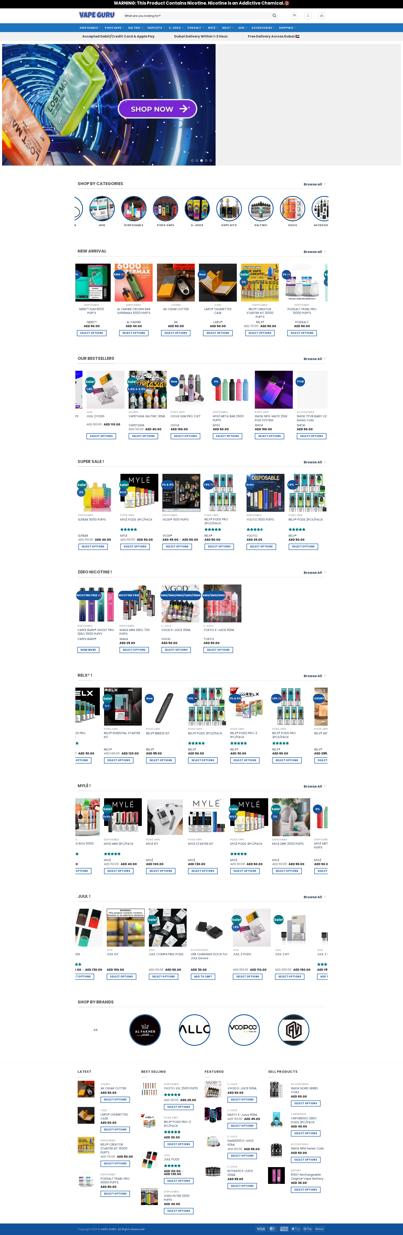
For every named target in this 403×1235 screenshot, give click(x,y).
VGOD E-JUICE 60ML (176, 630)
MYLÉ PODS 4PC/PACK (80, 844)
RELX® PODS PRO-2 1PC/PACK (135, 735)
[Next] (387, 105)
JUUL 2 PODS (115, 954)
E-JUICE (175, 28)
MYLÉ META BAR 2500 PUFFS (163, 845)
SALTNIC (134, 28)
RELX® (226, 28)
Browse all (313, 184)
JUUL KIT (279, 954)
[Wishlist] (294, 16)
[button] (308, 16)
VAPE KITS (154, 28)
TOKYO (209, 639)
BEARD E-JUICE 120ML (251, 416)
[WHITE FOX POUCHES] (136, 283)
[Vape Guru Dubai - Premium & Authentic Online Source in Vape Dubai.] (97, 15)
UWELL (282, 425)
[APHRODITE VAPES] (194, 1030)
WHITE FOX (135, 322)
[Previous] (15, 105)
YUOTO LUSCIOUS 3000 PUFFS (183, 521)
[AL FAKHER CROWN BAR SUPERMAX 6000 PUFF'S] (262, 283)
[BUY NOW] (201, 105)
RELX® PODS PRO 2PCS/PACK (176, 735)
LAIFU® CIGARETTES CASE (114, 1116)
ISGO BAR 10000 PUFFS (210, 416)
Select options (304, 333)
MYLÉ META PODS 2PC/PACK (202, 845)
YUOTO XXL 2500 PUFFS (181, 1088)
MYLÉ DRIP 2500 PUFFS (122, 844)
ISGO (197, 425)
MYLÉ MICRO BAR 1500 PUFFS (248, 845)
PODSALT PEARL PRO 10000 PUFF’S (93, 311)
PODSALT (194, 28)
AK (304, 322)
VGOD (255, 536)
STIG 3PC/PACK (220, 520)
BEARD (241, 425)
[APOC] (244, 1030)
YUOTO (172, 536)
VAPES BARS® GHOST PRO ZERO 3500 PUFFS (95, 632)
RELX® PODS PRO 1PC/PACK (260, 735)
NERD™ (220, 322)
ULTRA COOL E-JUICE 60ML (167, 418)
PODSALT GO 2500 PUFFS (143, 520)
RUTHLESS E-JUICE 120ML (240, 1173)
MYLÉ (211, 28)
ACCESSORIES (262, 28)
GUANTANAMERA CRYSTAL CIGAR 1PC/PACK (129, 418)
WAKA (123, 639)
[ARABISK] (293, 1030)
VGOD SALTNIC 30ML (266, 520)
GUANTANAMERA (122, 425)
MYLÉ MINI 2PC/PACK (97, 520)
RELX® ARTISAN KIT (219, 733)
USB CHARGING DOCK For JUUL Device (81, 956)
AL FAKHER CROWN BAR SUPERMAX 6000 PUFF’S (262, 311)
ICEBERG (178, 322)
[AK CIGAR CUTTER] (304, 283)
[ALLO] (95, 1030)
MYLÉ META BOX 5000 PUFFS (290, 845)
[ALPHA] (145, 1030)
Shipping (286, 28)
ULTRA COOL (161, 425)
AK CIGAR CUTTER (304, 309)
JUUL (241, 28)
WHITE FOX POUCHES (135, 309)
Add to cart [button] (122, 436)
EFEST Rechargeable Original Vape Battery (307, 1177)
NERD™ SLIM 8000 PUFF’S (219, 311)
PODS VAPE (113, 28)
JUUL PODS (239, 954)
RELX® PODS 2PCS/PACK (97, 733)
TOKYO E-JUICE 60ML (219, 630)
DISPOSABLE (89, 28)
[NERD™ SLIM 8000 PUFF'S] (220, 283)
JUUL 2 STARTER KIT (203, 954)
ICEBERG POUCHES (178, 309)
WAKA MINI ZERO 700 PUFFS (134, 632)
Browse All (313, 358)
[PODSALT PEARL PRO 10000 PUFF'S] (94, 283)
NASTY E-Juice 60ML (243, 1115)
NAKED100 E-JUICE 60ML (241, 1143)
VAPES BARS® (86, 639)
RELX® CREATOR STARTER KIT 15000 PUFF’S (114, 1148)
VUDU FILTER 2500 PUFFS (177, 1198)
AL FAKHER (262, 322)
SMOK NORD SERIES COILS (304, 1090)
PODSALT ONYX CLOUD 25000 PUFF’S (84, 418)
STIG (212, 536)
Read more (88, 650)
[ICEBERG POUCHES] (178, 283)
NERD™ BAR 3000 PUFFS (309, 520)
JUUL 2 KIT (155, 954)
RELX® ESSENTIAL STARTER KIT (308, 735)
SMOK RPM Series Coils (307, 1149)
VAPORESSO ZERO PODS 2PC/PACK (304, 1120)
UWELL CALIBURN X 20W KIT (295, 418)
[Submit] (274, 15)
